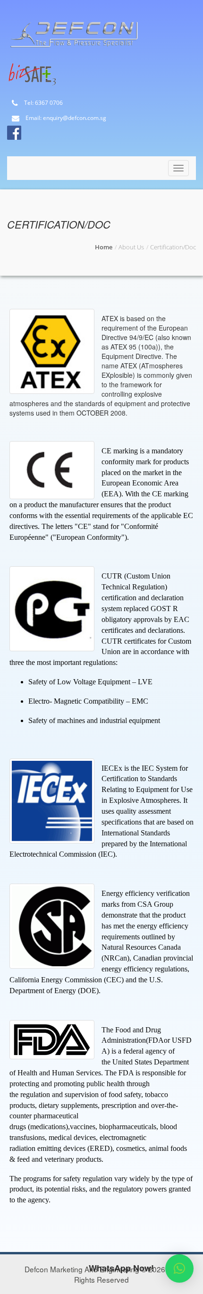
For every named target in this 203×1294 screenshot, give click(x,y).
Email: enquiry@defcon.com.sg (65, 118)
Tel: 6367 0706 (43, 103)
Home (103, 247)
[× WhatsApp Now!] (179, 1268)
